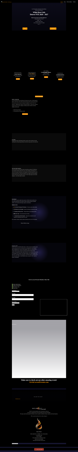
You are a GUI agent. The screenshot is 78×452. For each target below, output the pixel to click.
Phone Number (14, 301)
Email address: (14, 290)
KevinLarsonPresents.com (39, 382)
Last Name (13, 297)
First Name (13, 293)
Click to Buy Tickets (15, 443)
